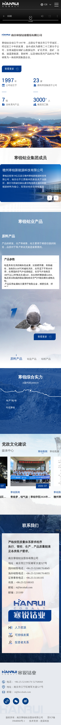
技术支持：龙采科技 (39, 721)
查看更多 (9, 68)
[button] (56, 198)
